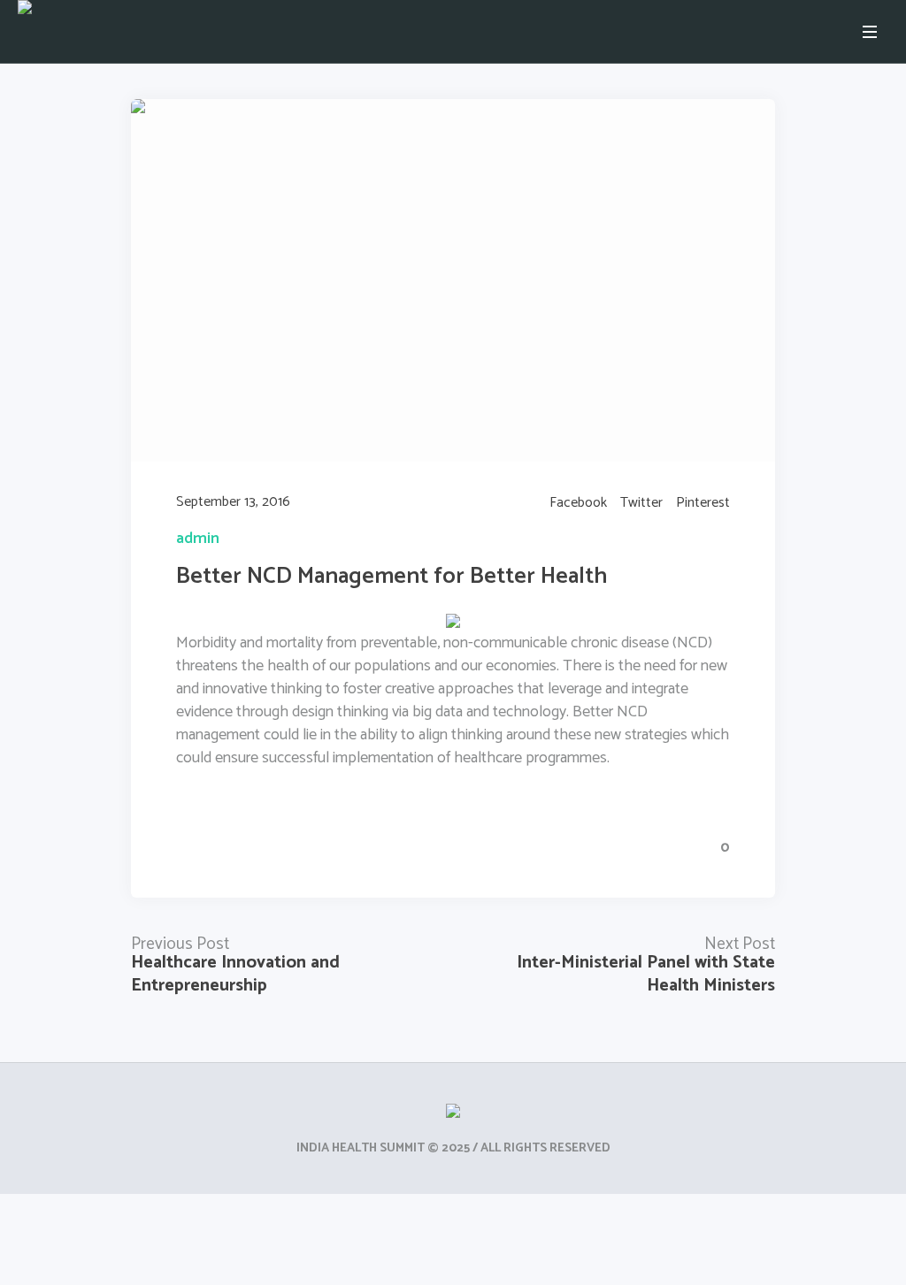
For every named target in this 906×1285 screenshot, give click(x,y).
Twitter (641, 503)
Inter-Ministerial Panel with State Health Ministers (646, 974)
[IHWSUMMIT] (453, 1115)
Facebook (578, 503)
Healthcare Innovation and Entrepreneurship (235, 974)
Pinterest (703, 503)
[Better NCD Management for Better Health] (453, 279)
